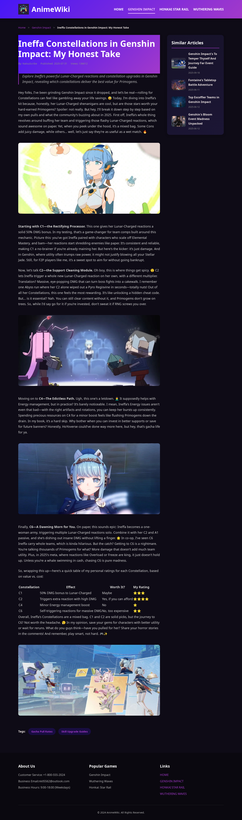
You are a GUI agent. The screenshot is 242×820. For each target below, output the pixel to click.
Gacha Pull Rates (41, 731)
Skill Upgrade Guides (74, 731)
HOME (118, 9)
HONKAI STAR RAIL (174, 9)
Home (22, 27)
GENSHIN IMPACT (141, 9)
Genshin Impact (41, 27)
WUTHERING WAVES (208, 9)
